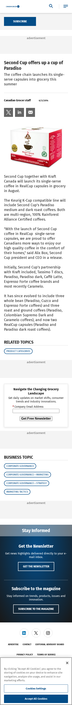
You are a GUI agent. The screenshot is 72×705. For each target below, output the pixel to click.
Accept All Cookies (36, 698)
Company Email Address (28, 406)
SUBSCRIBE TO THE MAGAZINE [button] (36, 609)
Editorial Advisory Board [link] (49, 644)
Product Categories (18, 351)
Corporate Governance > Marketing (27, 474)
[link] (8, 112)
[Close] (67, 663)
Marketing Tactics (17, 491)
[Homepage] (12, 7)
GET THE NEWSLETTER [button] (36, 566)
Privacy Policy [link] (25, 654)
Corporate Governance (20, 466)
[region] (36, 681)
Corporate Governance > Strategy (26, 483)
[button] (65, 6)
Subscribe (20, 21)
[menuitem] (8, 112)
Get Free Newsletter (36, 418)
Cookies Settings (36, 688)
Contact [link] (27, 644)
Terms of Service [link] (46, 654)
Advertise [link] (13, 644)
